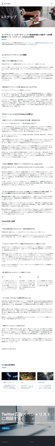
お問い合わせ (6, 428)
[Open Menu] (51, 3)
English (31, 442)
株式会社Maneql (45, 43)
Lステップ (31, 43)
